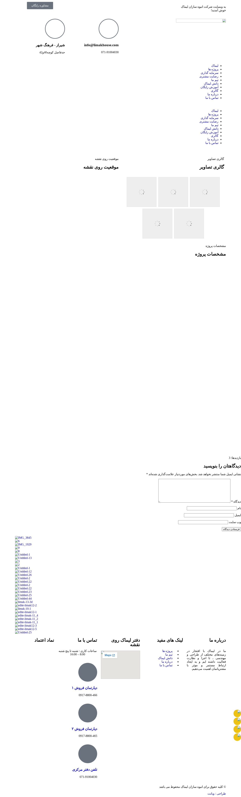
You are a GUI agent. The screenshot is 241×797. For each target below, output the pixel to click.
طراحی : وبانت (216, 793)
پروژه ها (213, 69)
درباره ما (212, 94)
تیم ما (214, 80)
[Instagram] (114, 6)
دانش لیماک (211, 83)
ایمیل (238, 515)
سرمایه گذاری (209, 72)
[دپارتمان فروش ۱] (87, 672)
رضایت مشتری (208, 76)
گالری (214, 90)
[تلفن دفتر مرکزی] (87, 753)
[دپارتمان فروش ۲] (87, 713)
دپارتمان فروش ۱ (84, 688)
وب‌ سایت (235, 522)
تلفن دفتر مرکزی (84, 769)
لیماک (214, 65)
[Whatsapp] (103, 6)
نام (239, 508)
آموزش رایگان (209, 87)
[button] (120, 104)
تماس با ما (211, 97)
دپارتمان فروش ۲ (84, 729)
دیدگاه (236, 501)
